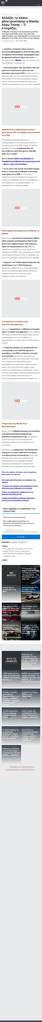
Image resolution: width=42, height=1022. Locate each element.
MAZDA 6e (22, 542)
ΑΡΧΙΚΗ (4, 15)
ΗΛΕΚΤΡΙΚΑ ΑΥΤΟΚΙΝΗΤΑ (13, 553)
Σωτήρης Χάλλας (8, 41)
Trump (17, 551)
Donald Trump (8, 551)
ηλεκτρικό (25, 551)
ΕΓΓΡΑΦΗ (21, 537)
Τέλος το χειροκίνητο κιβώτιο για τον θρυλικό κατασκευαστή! (17, 493)
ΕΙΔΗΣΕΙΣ (16, 15)
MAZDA (14, 542)
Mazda (18, 60)
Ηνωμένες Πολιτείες (24, 549)
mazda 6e (7, 556)
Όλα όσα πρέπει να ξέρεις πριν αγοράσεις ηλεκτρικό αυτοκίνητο (19, 473)
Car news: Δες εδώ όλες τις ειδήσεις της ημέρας (19, 481)
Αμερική (11, 549)
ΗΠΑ (5, 549)
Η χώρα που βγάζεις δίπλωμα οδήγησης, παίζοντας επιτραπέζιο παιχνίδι (18, 499)
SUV (13, 556)
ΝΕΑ (10, 15)
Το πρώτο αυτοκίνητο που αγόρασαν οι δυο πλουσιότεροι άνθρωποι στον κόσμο (20, 487)
